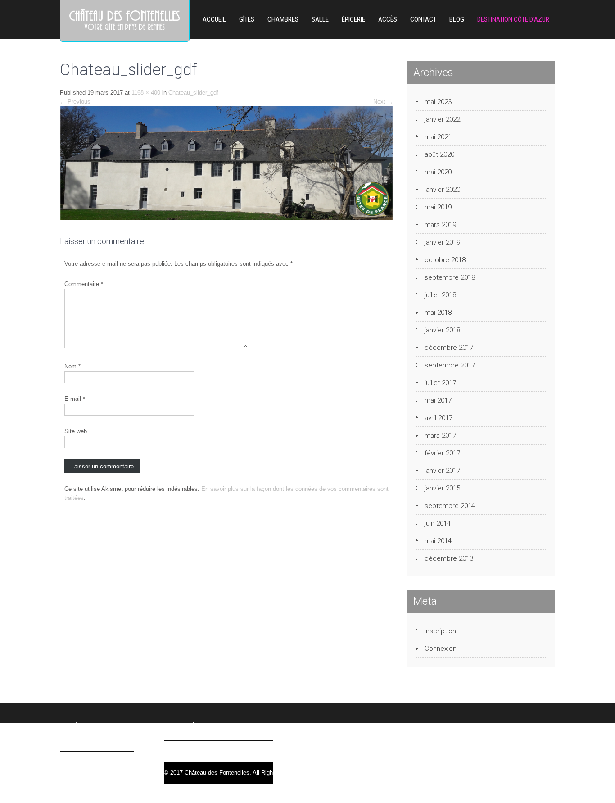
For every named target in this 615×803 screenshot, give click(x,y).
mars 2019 (440, 225)
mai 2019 (438, 207)
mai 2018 (438, 312)
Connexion (441, 648)
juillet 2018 (440, 295)
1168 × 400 (145, 92)
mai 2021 (438, 137)
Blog (456, 19)
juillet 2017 (440, 383)
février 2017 (442, 453)
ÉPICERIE (353, 19)
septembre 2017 (450, 365)
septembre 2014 (450, 506)
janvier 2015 (442, 488)
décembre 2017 (449, 348)
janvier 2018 (442, 330)
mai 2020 (438, 172)
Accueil (214, 19)
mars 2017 (440, 435)
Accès (387, 19)
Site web (75, 431)
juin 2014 (438, 523)
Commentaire (83, 284)
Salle (320, 19)
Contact (423, 19)
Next (383, 101)
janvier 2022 (442, 119)
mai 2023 (438, 102)
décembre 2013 (449, 558)
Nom (72, 366)
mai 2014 (438, 541)
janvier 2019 (442, 242)
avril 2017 (438, 418)
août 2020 (439, 154)
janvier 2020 (442, 190)
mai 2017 (438, 400)
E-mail (74, 398)
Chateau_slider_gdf (193, 92)
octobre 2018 (445, 260)
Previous (75, 101)
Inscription (440, 631)
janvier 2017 (442, 471)
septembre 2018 (450, 277)
